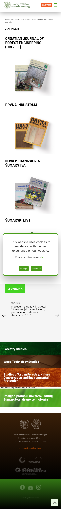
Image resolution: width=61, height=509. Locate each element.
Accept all (36, 268)
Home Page (9, 19)
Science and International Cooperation (29, 19)
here (43, 257)
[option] (30, 309)
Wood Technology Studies (21, 361)
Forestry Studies (15, 349)
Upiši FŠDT (46, 5)
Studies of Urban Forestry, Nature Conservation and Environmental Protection (27, 377)
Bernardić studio (34, 498)
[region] (30, 254)
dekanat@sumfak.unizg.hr (30, 448)
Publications (48, 19)
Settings (23, 268)
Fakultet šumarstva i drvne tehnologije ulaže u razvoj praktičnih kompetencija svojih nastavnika (29, 311)
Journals (8, 22)
